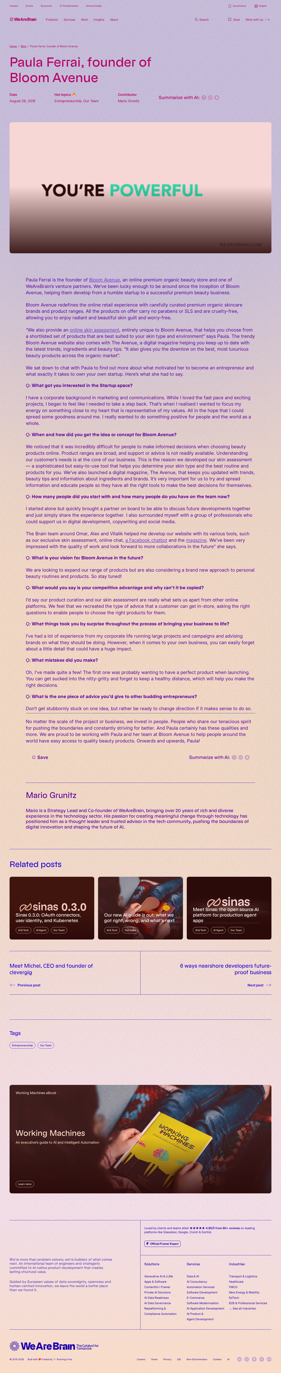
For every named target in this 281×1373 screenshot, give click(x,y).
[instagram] (246, 1359)
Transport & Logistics (243, 1276)
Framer (165, 1287)
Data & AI (193, 1276)
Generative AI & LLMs (158, 1276)
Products (52, 19)
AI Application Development (205, 1308)
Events (29, 5)
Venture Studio (94, 5)
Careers (141, 1359)
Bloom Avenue (104, 279)
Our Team (45, 1045)
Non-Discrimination (197, 1359)
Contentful (151, 1287)
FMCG (233, 1287)
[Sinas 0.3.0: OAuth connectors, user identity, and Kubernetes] (52, 908)
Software (160, 1281)
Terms (154, 1359)
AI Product (194, 1314)
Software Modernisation (203, 1303)
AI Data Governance (157, 1303)
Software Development (202, 1292)
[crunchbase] (269, 1359)
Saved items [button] (239, 5)
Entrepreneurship (22, 1045)
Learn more (25, 1184)
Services (69, 19)
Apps (147, 1281)
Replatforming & (155, 1308)
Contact (14, 5)
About (114, 19)
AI (228, 1359)
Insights (99, 19)
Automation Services (201, 1287)
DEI (179, 1359)
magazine (196, 540)
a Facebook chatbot (146, 540)
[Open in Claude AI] (216, 97)
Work (84, 19)
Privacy (167, 1359)
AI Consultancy (197, 1281)
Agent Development (200, 1319)
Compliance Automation (160, 1314)
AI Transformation (69, 5)
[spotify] (261, 1359)
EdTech (234, 1298)
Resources (46, 5)
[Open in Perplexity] (203, 97)
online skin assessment (94, 329)
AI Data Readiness (156, 1298)
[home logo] (54, 1346)
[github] (254, 1359)
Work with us (254, 19)
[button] (233, 19)
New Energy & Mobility (244, 1292)
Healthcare (236, 1281)
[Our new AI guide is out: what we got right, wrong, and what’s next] (140, 908)
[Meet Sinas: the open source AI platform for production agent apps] (229, 908)
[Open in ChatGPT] (210, 97)
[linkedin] (239, 1359)
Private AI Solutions (157, 1292)
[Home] (23, 19)
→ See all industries (242, 1308)
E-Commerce (196, 1298)
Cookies (217, 1359)
